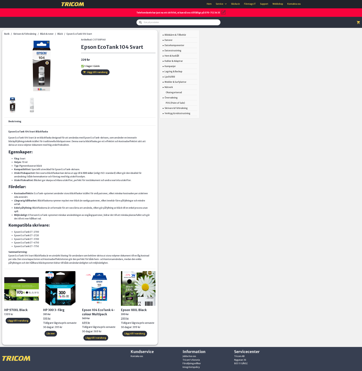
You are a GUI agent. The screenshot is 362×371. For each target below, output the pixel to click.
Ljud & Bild (170, 76)
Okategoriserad (174, 92)
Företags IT (250, 4)
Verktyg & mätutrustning (177, 113)
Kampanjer (170, 66)
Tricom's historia (191, 360)
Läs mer (51, 333)
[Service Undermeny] (226, 4)
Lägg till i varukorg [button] (18, 320)
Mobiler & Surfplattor (175, 82)
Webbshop (277, 4)
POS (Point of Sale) (175, 103)
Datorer (169, 40)
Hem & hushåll (172, 55)
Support (264, 4)
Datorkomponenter (174, 45)
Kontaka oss (137, 356)
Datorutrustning (173, 50)
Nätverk (169, 87)
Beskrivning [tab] (14, 121)
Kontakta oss (294, 4)
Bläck (60, 34)
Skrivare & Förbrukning (24, 34)
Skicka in (235, 4)
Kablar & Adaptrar (174, 61)
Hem (209, 4)
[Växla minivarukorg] (358, 22)
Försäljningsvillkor (192, 363)
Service (219, 4)
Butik (6, 34)
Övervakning (171, 97)
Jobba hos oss (189, 356)
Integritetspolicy (191, 367)
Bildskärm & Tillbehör (175, 35)
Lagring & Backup (173, 71)
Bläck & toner (47, 34)
